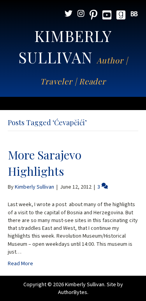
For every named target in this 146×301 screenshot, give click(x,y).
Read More (20, 264)
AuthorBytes (72, 292)
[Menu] (73, 103)
